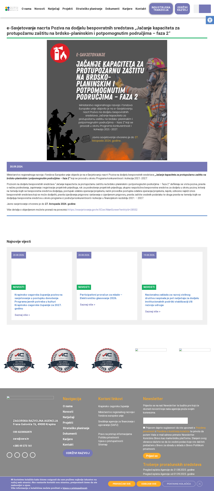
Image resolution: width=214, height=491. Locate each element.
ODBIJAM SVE (148, 484)
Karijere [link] (127, 8)
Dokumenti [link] (112, 8)
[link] (210, 20)
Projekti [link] (68, 8)
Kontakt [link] (141, 8)
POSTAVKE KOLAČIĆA (179, 484)
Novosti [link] (39, 8)
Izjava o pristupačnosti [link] (75, 488)
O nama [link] (26, 8)
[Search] (205, 9)
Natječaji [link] (53, 8)
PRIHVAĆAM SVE (122, 484)
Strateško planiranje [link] (89, 8)
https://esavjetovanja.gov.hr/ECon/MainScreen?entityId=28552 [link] (103, 209)
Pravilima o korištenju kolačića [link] (173, 431)
